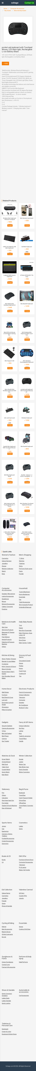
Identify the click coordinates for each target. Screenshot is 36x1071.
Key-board (8, 10)
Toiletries (22, 563)
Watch (4, 571)
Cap (3, 829)
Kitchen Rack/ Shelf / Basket (8, 672)
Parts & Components (25, 692)
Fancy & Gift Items (26, 722)
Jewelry (21, 898)
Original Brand (6, 762)
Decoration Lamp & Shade (7, 703)
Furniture (4, 695)
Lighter (21, 731)
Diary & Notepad (7, 808)
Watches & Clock (8, 756)
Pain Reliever (6, 637)
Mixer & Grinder (6, 669)
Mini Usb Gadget (7, 733)
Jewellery (5, 563)
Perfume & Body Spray (25, 958)
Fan (20, 599)
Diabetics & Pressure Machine (8, 643)
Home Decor (6, 689)
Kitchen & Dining (8, 655)
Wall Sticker (5, 692)
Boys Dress (22, 640)
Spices (21, 663)
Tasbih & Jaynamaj (25, 736)
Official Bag (22, 803)
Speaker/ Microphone (8, 594)
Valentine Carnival (26, 890)
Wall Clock (5, 764)
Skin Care (5, 627)
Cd (2, 862)
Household (23, 588)
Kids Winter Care (24, 767)
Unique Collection (24, 695)
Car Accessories (24, 995)
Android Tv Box (23, 708)
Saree (3, 903)
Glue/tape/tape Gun (8, 800)
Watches (21, 561)
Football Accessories (8, 838)
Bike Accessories (7, 929)
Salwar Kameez (6, 561)
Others (4, 646)
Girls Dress (22, 637)
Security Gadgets (7, 726)
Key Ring (21, 728)
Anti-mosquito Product (26, 605)
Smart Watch (6, 759)
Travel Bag (22, 795)
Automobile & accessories (24, 991)
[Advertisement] (18, 143)
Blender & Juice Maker (8, 661)
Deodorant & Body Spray (9, 1034)
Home (5, 8)
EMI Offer (22, 856)
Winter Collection (25, 756)
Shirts (21, 566)
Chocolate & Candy (24, 661)
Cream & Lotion (6, 1031)
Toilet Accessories (24, 602)
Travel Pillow (23, 738)
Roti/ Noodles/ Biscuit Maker (8, 677)
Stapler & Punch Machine (9, 805)
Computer (22, 700)
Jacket (21, 762)
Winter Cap (22, 764)
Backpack (22, 793)
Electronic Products (26, 689)
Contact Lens (6, 964)
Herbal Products (7, 639)
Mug (20, 733)
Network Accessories (8, 604)
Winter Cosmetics (24, 772)
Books (4, 860)
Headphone (5, 599)
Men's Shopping (25, 555)
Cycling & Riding (8, 923)
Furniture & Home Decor (26, 860)
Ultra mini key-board (20, 10)
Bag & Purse (23, 789)
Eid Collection (7, 890)
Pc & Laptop (22, 867)
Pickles (21, 666)
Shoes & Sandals (7, 906)
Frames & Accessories (8, 967)
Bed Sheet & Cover (7, 697)
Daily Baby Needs (25, 622)
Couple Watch (6, 769)
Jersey (4, 826)
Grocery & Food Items (25, 656)
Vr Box (4, 731)
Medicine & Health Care (9, 623)
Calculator (5, 798)
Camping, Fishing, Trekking (7, 835)
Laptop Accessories (8, 596)
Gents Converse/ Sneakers (7, 994)
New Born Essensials (25, 630)
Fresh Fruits (22, 671)
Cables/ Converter (7, 606)
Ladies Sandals (6, 1001)
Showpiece (5, 707)
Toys (20, 625)
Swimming (5, 843)
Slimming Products (7, 630)
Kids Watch (5, 774)
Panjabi (4, 901)
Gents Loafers (6, 1003)
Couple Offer (23, 896)
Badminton (5, 831)
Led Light (4, 700)
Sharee (4, 566)
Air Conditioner (23, 705)
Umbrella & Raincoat (25, 607)
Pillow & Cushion (7, 710)
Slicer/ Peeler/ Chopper (9, 659)
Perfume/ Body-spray (25, 568)
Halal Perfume (23, 962)
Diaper (21, 628)
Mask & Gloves (6, 932)
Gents (21, 829)
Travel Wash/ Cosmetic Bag (26, 806)
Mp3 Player (5, 736)
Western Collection (7, 568)
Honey (21, 668)
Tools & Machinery (24, 592)
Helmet (4, 926)
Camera (4, 738)
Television (22, 697)
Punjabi (21, 574)
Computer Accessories (17, 8)
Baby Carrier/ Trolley (25, 643)
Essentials (22, 597)
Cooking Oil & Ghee (24, 929)
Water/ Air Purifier (24, 870)
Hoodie (21, 759)
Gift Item (21, 893)
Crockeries (5, 664)
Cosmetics (5, 558)
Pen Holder (5, 803)
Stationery (6, 789)
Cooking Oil (22, 673)
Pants (21, 571)
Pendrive (4, 609)
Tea (20, 676)
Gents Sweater (23, 769)
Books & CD (6, 856)
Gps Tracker (5, 741)
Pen (3, 793)
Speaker (21, 702)
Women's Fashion (8, 555)
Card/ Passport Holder (25, 798)
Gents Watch (6, 772)
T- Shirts (21, 558)
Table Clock (5, 767)
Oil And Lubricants (7, 934)
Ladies (21, 826)
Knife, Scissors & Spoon (9, 666)
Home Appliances (24, 594)
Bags (3, 574)
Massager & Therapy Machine (8, 633)
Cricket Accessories (8, 841)
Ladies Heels (5, 998)
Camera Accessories (8, 728)
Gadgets (5, 722)
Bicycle (4, 937)
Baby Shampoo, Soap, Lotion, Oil (25, 634)
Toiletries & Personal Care (7, 1024)
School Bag (22, 800)
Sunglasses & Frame (7, 958)
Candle (21, 741)
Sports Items (7, 823)
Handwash (5, 1029)
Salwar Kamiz (6, 893)
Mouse (4, 601)
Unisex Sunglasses (7, 962)
